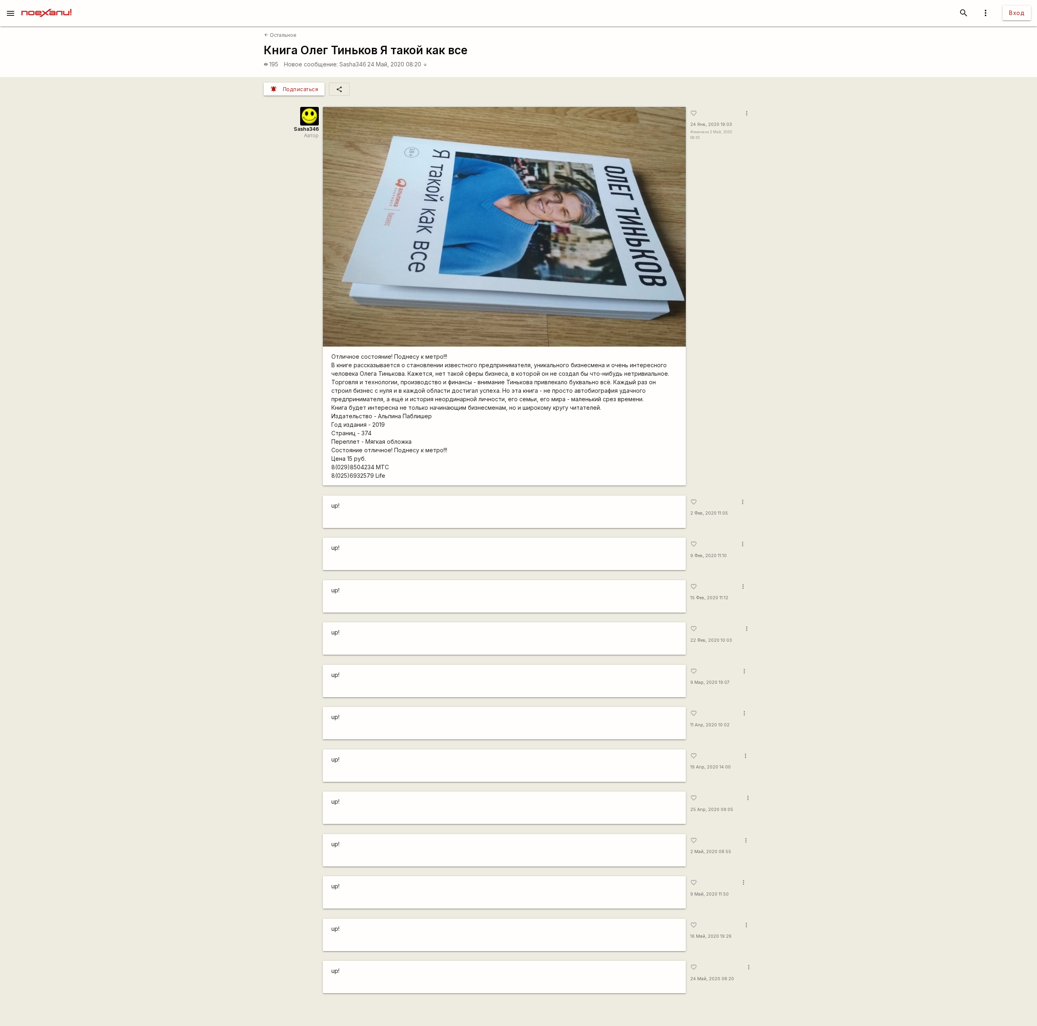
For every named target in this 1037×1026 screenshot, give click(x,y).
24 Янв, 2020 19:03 (711, 124)
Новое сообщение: (311, 64)
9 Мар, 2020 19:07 (710, 682)
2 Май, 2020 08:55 (710, 851)
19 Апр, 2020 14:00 (710, 767)
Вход (1016, 12)
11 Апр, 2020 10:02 (710, 725)
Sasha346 (352, 64)
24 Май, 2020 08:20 (397, 64)
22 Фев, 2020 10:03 (711, 640)
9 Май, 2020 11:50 (709, 894)
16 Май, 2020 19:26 (711, 936)
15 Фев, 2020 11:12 (709, 597)
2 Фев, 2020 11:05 (709, 513)
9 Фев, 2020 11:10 (708, 555)
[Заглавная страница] (46, 5)
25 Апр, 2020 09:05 (711, 809)
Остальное (280, 35)
